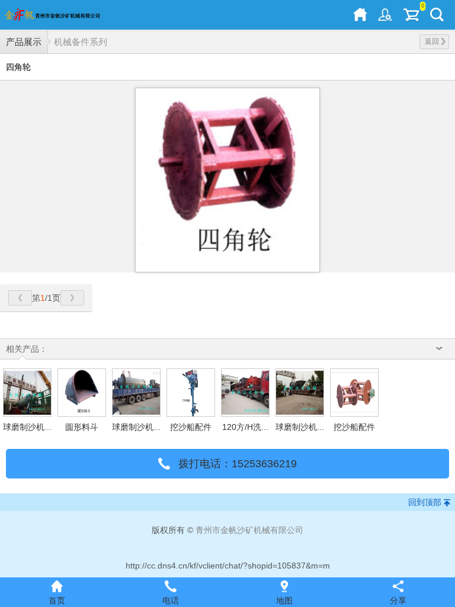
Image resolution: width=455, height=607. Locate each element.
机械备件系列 (80, 42)
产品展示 (23, 42)
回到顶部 (424, 502)
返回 (432, 41)
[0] (411, 15)
